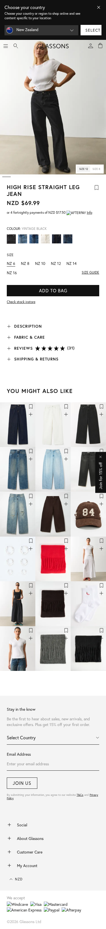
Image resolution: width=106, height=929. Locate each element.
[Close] (98, 7)
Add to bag (53, 290)
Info (89, 212)
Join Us (22, 783)
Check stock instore (21, 302)
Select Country (21, 737)
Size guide (90, 272)
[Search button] (15, 46)
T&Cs (80, 795)
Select (92, 30)
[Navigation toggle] (5, 46)
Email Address (19, 754)
